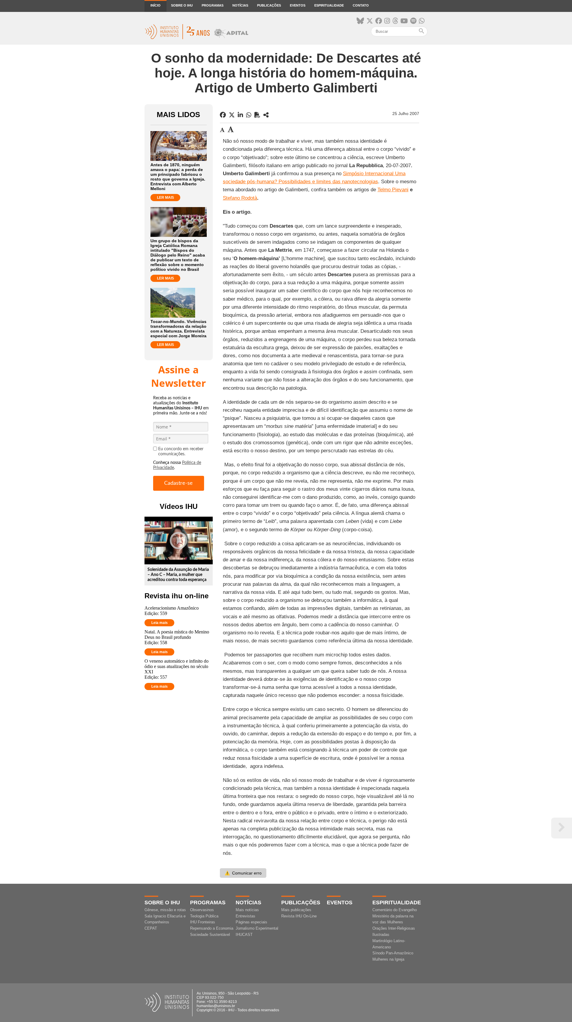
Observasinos (202, 910)
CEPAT (150, 928)
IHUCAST (244, 934)
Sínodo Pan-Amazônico (392, 953)
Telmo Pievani (392, 189)
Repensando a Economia (211, 928)
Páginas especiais (251, 922)
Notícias (240, 5)
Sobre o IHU (182, 5)
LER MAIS (165, 197)
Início (155, 5)
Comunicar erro (243, 873)
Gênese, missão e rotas (165, 910)
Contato (361, 5)
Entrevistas (245, 916)
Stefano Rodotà (240, 198)
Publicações (269, 5)
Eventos (297, 5)
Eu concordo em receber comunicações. (180, 451)
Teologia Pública (204, 916)
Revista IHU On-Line (299, 916)
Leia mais (159, 623)
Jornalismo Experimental (257, 928)
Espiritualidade (329, 5)
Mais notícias (247, 910)
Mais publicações (296, 910)
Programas (212, 5)
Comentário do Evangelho (394, 910)
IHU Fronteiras (202, 922)
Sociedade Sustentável (210, 934)
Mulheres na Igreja (388, 959)
